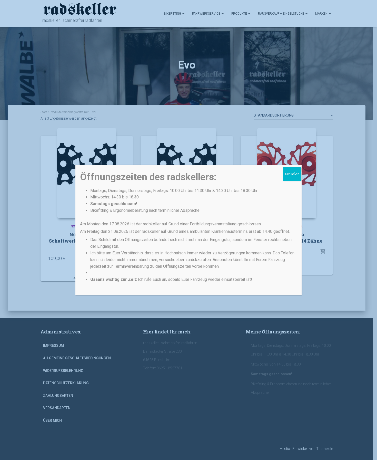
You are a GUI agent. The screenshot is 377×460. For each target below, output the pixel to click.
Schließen (292, 174)
